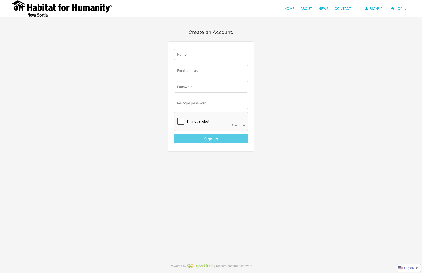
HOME (289, 8)
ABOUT (306, 8)
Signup (376, 8)
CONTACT (343, 8)
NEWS (323, 8)
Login (401, 8)
